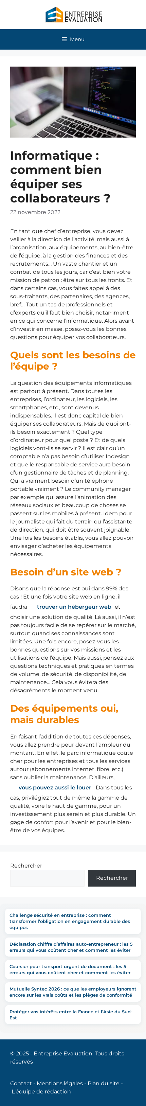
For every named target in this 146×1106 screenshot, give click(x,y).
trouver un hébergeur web (74, 607)
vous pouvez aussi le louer (55, 787)
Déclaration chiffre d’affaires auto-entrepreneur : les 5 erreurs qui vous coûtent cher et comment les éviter (71, 947)
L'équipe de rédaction (41, 1091)
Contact (21, 1083)
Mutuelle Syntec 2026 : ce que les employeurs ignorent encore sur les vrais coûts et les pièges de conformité (73, 992)
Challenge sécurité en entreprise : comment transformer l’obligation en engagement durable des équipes (70, 921)
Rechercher (26, 865)
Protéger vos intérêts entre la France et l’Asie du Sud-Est (71, 1014)
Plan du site (104, 1083)
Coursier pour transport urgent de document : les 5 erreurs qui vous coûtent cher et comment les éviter (70, 969)
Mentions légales (60, 1083)
